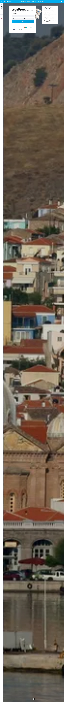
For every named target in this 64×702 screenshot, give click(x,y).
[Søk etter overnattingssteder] (1, 7)
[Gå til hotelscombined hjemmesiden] (7, 1)
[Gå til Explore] (1, 13)
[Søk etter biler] (1, 9)
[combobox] (15, 13)
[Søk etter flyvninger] (1, 5)
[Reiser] (1, 16)
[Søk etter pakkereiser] (1, 11)
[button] (2, 1)
